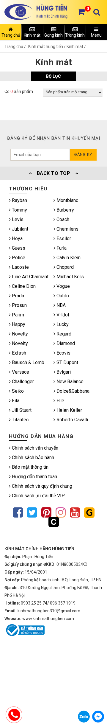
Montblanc (66, 200)
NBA (60, 305)
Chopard (64, 267)
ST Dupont (66, 362)
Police (18, 257)
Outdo (62, 296)
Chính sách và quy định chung (41, 486)
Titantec (20, 419)
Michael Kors (69, 276)
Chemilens (66, 229)
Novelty (19, 334)
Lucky (62, 324)
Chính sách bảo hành (32, 457)
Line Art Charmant (29, 276)
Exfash (18, 353)
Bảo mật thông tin (29, 467)
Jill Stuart (21, 410)
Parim (17, 315)
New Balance (69, 381)
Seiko (17, 391)
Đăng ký (83, 154)
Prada (17, 296)
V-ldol (62, 315)
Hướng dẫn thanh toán (34, 476)
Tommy (19, 210)
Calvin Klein (68, 257)
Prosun (19, 305)
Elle (59, 400)
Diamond (65, 343)
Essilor (63, 238)
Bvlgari (63, 372)
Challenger (22, 381)
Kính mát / (76, 46)
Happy (18, 324)
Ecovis (62, 353)
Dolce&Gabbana (72, 391)
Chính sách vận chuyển (34, 448)
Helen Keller (68, 410)
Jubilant (19, 229)
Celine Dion (23, 286)
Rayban (19, 200)
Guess (18, 248)
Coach (62, 219)
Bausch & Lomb (27, 362)
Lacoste (20, 267)
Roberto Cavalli (71, 419)
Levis (17, 219)
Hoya (17, 238)
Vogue (62, 286)
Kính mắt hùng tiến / (47, 46)
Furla (61, 248)
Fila (15, 400)
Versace (20, 372)
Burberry (64, 210)
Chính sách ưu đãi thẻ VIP (38, 495)
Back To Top (53, 173)
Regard (63, 334)
